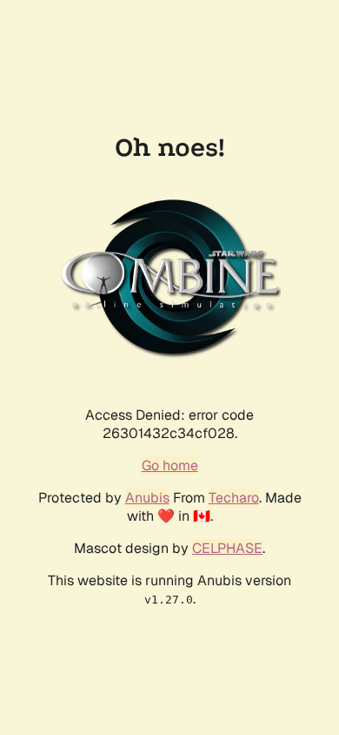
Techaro (234, 498)
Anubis (147, 498)
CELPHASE (227, 548)
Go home (170, 465)
